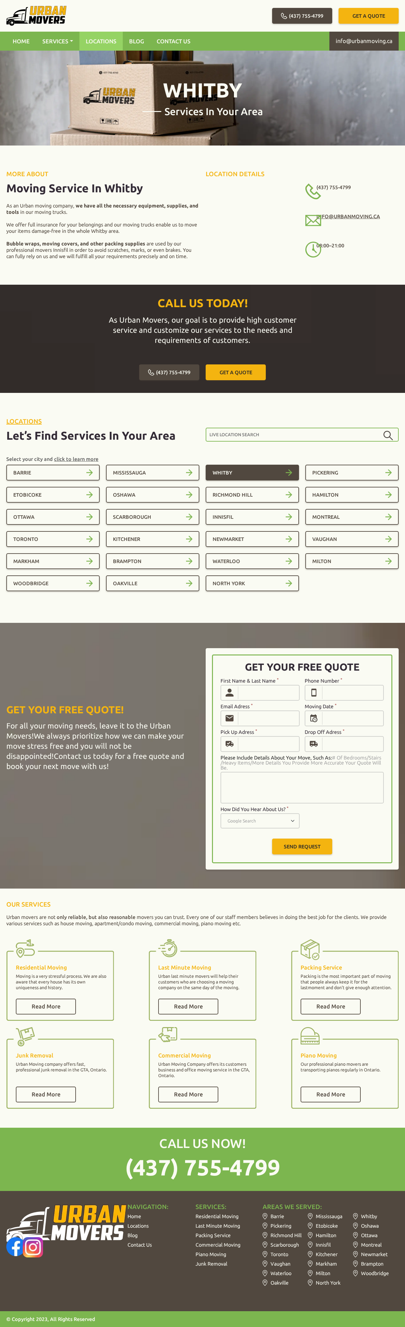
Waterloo (281, 1273)
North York (328, 1283)
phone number (323, 680)
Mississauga (329, 1216)
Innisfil (323, 1245)
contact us (140, 1245)
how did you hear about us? (255, 809)
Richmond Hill (286, 1235)
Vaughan (280, 1264)
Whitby (369, 1216)
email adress (237, 706)
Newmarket (374, 1254)
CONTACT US (173, 41)
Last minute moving (218, 1226)
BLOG (136, 41)
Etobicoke (327, 1226)
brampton (372, 1264)
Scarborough (285, 1245)
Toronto (279, 1254)
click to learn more (76, 459)
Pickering (281, 1226)
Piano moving (211, 1254)
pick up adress (239, 732)
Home (134, 1216)
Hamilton (326, 1235)
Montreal (371, 1245)
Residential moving (217, 1216)
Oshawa (370, 1226)
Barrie (277, 1216)
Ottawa (369, 1235)
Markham (326, 1264)
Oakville (280, 1283)
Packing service (213, 1235)
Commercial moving (218, 1245)
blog (133, 1235)
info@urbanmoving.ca (364, 41)
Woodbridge (375, 1273)
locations (24, 421)
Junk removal (211, 1264)
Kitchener (327, 1254)
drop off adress (325, 732)
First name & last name (250, 680)
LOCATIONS (101, 41)
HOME (21, 41)
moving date (321, 706)
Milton (323, 1273)
